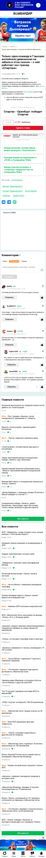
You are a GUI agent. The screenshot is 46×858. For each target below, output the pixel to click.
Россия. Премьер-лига (12, 191)
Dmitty (9, 286)
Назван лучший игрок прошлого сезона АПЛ (22, 766)
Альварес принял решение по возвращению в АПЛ (22, 544)
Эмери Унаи (18, 196)
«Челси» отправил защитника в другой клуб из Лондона (19, 734)
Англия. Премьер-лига (12, 186)
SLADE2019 (11, 306)
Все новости (23, 519)
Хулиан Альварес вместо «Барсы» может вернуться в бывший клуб (20, 596)
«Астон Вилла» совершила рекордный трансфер (21, 586)
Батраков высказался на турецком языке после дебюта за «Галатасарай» (23, 406)
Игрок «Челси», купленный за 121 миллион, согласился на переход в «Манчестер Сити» (21, 799)
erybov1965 (13, 351)
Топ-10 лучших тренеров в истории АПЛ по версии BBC (20, 692)
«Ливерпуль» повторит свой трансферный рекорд (20, 564)
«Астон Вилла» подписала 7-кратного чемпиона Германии (21, 660)
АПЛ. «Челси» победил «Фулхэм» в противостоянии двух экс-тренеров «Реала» (21, 821)
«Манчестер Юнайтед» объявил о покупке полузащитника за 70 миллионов (20, 788)
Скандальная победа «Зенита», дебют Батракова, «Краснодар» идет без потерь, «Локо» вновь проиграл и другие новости (20, 505)
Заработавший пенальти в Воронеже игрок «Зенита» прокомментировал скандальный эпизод (21, 471)
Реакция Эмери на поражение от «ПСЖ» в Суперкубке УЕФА (20, 158)
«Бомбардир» (17, 180)
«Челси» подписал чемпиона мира (20, 438)
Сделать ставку (23, 128)
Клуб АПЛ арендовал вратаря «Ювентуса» (18, 723)
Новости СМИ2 (9, 213)
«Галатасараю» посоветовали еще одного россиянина (20, 448)
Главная (4, 46)
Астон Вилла (30, 191)
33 (11, 476)
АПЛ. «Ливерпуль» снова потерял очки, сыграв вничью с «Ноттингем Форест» (22, 533)
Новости (12, 46)
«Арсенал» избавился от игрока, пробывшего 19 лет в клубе (23, 649)
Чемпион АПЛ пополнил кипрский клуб (22, 606)
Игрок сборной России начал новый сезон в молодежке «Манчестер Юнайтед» (21, 756)
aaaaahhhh (13, 371)
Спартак (6, 196)
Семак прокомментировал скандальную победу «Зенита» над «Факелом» (20, 459)
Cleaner (10, 331)
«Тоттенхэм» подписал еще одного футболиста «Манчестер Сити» (20, 671)
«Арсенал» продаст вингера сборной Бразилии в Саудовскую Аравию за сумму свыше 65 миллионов (23, 628)
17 (11, 487)
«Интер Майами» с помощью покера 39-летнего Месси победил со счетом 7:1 (23, 493)
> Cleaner (31, 354)
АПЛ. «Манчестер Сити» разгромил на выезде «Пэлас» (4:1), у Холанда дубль (22, 616)
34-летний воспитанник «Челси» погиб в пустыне (19, 575)
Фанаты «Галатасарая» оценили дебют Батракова (19, 428)
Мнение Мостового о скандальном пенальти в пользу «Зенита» (22, 483)
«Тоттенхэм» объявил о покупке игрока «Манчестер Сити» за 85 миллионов (22, 810)
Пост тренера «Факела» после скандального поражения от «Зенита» (19, 417)
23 (11, 463)
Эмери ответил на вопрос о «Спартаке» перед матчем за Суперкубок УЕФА (18, 169)
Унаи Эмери (28, 92)
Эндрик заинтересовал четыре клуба (18, 554)
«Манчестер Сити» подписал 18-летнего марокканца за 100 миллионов (22, 745)
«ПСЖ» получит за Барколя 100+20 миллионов (22, 702)
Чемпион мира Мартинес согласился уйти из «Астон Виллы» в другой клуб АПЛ (21, 681)
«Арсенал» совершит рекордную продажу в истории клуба (21, 777)
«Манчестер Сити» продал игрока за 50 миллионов (22, 712)
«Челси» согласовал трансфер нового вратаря (22, 639)
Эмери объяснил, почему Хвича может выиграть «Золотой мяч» (20, 149)
